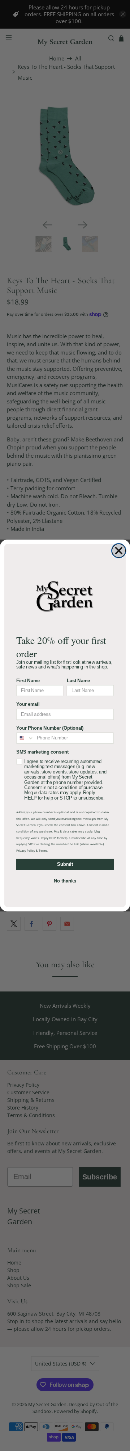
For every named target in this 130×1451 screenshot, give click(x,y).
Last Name (78, 680)
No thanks (65, 881)
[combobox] (25, 738)
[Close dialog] (119, 551)
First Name (28, 680)
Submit (65, 864)
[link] (65, 596)
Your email (27, 704)
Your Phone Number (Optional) (49, 728)
